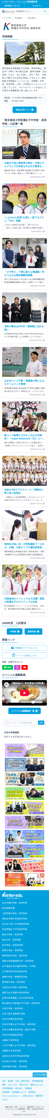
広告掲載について (18, 1092)
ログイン (38, 5)
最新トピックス (36, 1084)
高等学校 (32, 631)
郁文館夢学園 (8, 908)
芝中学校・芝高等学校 (12, 945)
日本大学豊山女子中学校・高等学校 (19, 1024)
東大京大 (18, 1088)
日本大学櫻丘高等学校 (12, 1019)
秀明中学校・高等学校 (12, 950)
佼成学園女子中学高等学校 (14, 929)
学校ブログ (23, 1084)
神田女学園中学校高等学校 (14, 918)
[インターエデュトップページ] (24, 895)
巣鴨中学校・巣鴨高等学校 (14, 976)
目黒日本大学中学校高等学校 (15, 1055)
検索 (41, 722)
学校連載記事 (37, 1080)
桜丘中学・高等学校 (11, 939)
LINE (9, 667)
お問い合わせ (27, 1095)
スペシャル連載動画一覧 (22, 710)
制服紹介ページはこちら (26, 647)
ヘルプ (5, 1099)
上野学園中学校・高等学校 (14, 913)
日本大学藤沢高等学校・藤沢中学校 (19, 1029)
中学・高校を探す (22, 1080)
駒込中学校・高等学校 (12, 934)
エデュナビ (12, 1084)
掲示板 (10, 1080)
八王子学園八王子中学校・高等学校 (19, 1045)
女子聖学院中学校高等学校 (14, 971)
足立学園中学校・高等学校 (14, 902)
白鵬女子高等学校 (10, 1040)
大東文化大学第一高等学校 (14, 987)
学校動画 (28, 1088)
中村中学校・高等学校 (12, 1008)
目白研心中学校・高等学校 (14, 1061)
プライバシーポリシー (11, 1095)
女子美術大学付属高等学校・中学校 (19, 966)
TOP (4, 1080)
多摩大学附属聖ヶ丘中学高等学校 (17, 997)
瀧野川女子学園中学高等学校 (15, 992)
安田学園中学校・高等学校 (14, 1066)
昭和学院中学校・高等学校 (14, 955)
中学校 (13, 631)
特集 (4, 1084)
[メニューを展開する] (45, 11)
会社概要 (5, 1092)
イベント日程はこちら (26, 655)
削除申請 (39, 1095)
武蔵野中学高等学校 (11, 1050)
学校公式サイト (23, 109)
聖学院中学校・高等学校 (13, 982)
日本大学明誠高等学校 (12, 1034)
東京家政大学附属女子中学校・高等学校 (21, 1003)
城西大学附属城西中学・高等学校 (17, 960)
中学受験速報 (7, 1088)
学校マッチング (13, 5)
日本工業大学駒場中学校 (13, 1013)
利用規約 (32, 1092)
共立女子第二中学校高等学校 (15, 923)
